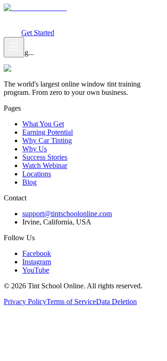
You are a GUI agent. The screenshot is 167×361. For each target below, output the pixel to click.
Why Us (34, 149)
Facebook (36, 253)
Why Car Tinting (121, 16)
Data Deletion (116, 301)
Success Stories (44, 157)
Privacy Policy (25, 301)
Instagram (36, 262)
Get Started (37, 33)
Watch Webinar (34, 24)
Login (12, 33)
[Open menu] (14, 47)
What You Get (24, 16)
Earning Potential (70, 16)
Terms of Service (71, 301)
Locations (36, 174)
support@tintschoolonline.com (67, 214)
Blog (29, 182)
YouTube (35, 270)
